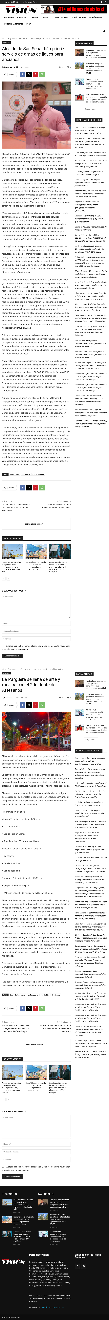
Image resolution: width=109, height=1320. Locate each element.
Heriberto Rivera (82, 420)
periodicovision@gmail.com (52, 1307)
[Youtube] (105, 2)
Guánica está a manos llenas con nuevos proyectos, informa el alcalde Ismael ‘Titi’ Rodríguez (58, 567)
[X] (29, 74)
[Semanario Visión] (13, 523)
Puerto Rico (14, 474)
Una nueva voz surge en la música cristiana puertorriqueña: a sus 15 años (90, 130)
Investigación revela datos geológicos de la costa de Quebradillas (86, 207)
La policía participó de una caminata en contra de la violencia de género (91, 412)
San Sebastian (38, 474)
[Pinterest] (35, 74)
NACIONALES (46, 1194)
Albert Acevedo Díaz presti (86, 271)
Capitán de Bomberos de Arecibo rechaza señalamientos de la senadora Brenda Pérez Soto (91, 307)
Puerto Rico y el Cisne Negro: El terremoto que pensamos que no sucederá (90, 218)
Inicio (4, 38)
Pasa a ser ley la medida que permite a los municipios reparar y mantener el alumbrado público (11, 567)
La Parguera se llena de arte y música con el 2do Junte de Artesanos (16, 507)
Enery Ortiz (79, 138)
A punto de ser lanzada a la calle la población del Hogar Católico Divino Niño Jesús (90, 376)
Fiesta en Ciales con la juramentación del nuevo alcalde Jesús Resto (91, 274)
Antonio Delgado (82, 190)
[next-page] (8, 578)
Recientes (26, 474)
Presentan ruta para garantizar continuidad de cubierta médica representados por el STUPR (96, 68)
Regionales (12, 38)
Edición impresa (8, 558)
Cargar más (90, 109)
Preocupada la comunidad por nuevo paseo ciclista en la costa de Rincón (90, 343)
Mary (77, 304)
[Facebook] (101, 2)
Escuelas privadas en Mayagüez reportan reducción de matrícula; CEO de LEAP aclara (89, 249)
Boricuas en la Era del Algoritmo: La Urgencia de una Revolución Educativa (90, 193)
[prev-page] (4, 578)
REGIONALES (9, 1194)
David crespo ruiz (82, 315)
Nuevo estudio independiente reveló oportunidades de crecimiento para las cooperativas (94, 84)
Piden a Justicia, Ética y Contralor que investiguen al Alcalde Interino (91, 423)
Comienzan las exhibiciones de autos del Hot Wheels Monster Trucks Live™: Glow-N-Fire (91, 318)
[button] (103, 31)
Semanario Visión (11, 67)
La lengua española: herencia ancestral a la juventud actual (89, 182)
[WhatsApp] (42, 74)
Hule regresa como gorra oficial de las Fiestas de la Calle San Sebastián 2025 (90, 365)
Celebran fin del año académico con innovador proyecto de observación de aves (90, 285)
